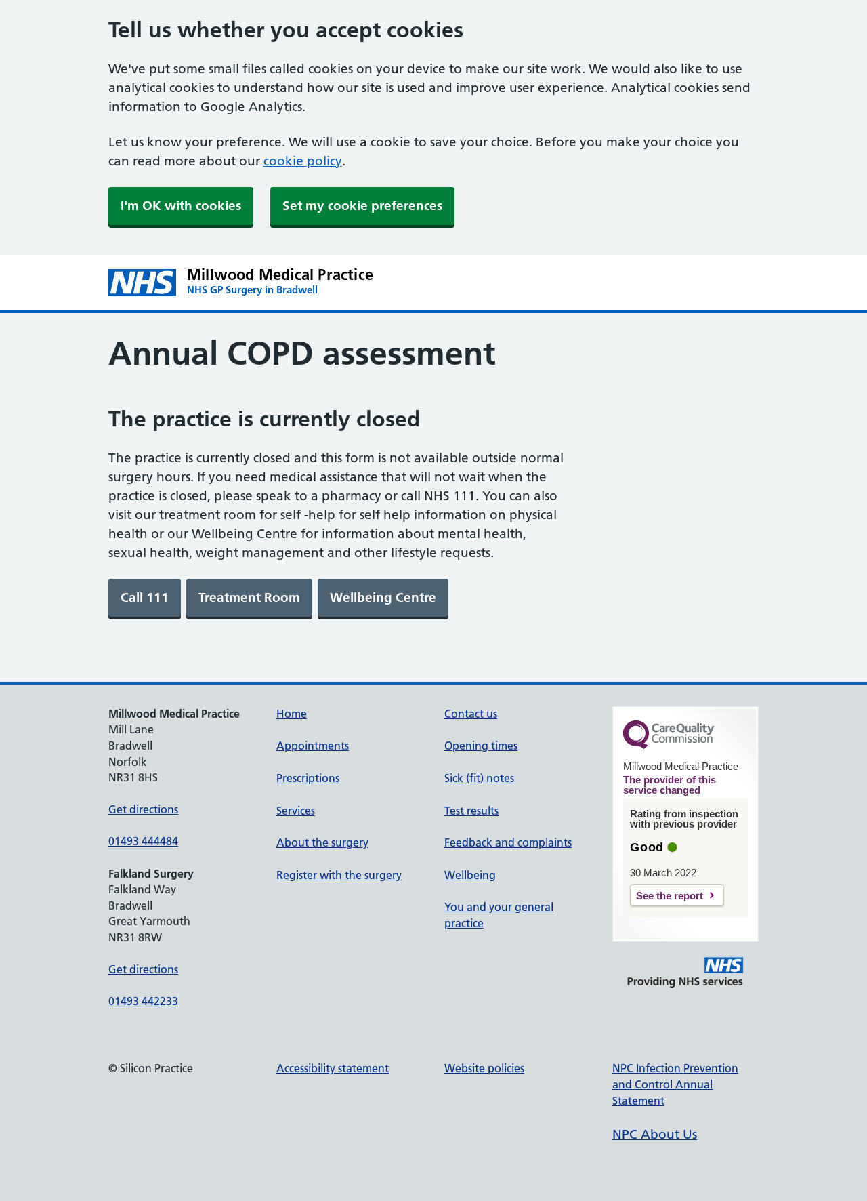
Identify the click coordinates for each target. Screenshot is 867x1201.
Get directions (143, 809)
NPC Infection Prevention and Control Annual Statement (675, 1084)
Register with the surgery (339, 875)
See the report (669, 895)
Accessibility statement (332, 1068)
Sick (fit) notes (479, 778)
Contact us (470, 713)
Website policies (484, 1068)
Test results (471, 810)
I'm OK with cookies (181, 205)
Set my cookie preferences (362, 205)
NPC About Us (654, 1134)
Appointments (312, 745)
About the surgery (322, 842)
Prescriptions (307, 778)
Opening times (480, 745)
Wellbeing (470, 875)
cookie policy (302, 161)
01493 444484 (143, 841)
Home (291, 713)
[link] (144, 598)
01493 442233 (143, 1001)
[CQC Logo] (668, 745)
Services (295, 810)
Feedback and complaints (508, 842)
